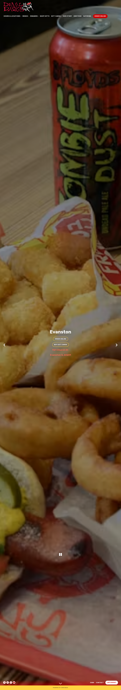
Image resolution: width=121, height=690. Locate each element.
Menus (25, 16)
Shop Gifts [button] (44, 16)
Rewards (34, 16)
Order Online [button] (100, 16)
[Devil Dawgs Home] (18, 7)
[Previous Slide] (4, 345)
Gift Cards (56, 16)
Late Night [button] (111, 682)
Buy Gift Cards (60, 344)
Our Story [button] (67, 16)
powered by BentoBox (60, 687)
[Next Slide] (116, 345)
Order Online (60, 339)
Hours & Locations (12, 16)
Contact (100, 682)
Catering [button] (87, 16)
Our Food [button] (77, 16)
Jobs (92, 682)
